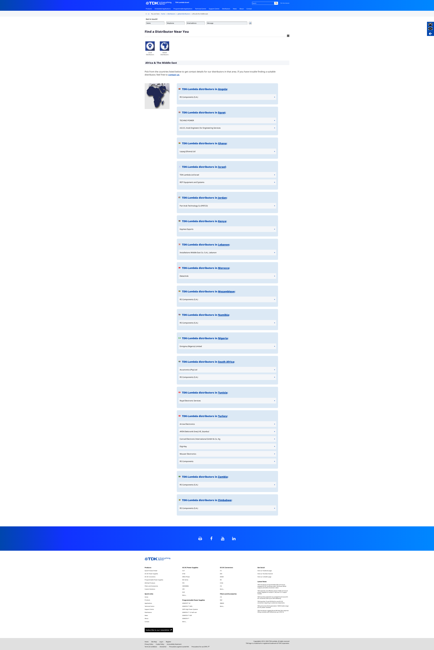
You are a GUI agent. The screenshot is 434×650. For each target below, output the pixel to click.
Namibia (223, 315)
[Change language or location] (149, 14)
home (163, 14)
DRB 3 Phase (186, 577)
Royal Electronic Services (190, 400)
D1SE (183, 574)
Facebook (211, 539)
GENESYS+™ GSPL (187, 606)
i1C (221, 570)
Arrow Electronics (187, 424)
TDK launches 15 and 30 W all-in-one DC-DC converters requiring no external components (271, 602)
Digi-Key (183, 446)
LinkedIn (234, 539)
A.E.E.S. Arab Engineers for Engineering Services (200, 128)
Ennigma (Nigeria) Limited (191, 346)
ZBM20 (222, 603)
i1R (221, 597)
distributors (171, 14)
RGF (221, 600)
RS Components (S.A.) (189, 97)
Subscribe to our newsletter (158, 630)
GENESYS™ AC (186, 603)
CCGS (221, 583)
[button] (430, 29)
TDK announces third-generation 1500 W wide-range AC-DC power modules (273, 606)
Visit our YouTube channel (265, 574)
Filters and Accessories (151, 586)
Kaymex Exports (186, 229)
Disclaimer (163, 647)
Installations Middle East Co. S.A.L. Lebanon (198, 252)
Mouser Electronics (188, 454)
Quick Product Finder (151, 570)
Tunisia (222, 392)
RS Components (186, 461)
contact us (173, 74)
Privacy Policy (149, 644)
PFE (183, 583)
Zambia (223, 476)
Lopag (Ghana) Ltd (187, 151)
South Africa (226, 361)
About (241, 9)
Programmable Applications (182, 9)
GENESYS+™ (185, 618)
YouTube (223, 539)
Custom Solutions (150, 589)
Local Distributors (150, 54)
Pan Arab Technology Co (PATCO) (194, 206)
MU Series (185, 580)
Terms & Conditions (151, 647)
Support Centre (214, 9)
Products (149, 9)
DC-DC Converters (150, 577)
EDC (221, 574)
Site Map (154, 642)
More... (184, 595)
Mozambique (226, 291)
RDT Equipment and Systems (192, 182)
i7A (221, 586)
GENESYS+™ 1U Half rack (189, 612)
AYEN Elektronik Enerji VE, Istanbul (194, 431)
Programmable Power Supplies (154, 580)
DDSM (222, 577)
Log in (161, 642)
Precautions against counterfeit (179, 647)
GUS (183, 592)
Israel (222, 167)
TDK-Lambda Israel (182, 2)
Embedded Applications (163, 9)
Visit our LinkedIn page (264, 577)
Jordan (222, 197)
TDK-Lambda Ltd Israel (189, 175)
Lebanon (223, 244)
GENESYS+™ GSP (187, 615)
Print (200, 539)
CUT (183, 570)
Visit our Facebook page (264, 570)
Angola (222, 89)
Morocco (223, 268)
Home (146, 597)
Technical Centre (200, 9)
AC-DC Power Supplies (151, 574)
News (235, 9)
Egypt (221, 112)
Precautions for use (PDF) (200, 647)
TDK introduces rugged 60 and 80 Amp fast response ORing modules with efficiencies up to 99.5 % (273, 611)
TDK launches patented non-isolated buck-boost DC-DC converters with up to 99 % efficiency (272, 597)
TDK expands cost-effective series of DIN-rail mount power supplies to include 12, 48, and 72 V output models (272, 592)
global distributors (184, 14)
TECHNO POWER (187, 120)
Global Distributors (164, 54)
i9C (221, 580)
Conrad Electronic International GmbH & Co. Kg (200, 439)
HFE (183, 589)
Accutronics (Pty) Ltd (188, 369)
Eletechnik (184, 276)
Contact (249, 9)
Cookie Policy (160, 644)
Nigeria (223, 338)
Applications (148, 603)
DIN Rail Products (150, 583)
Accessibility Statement (174, 644)
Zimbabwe (224, 500)
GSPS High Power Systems (190, 609)
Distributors (226, 9)
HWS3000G (185, 586)
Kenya (222, 221)
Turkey (222, 416)
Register (168, 642)
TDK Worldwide (284, 3)
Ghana (222, 143)
